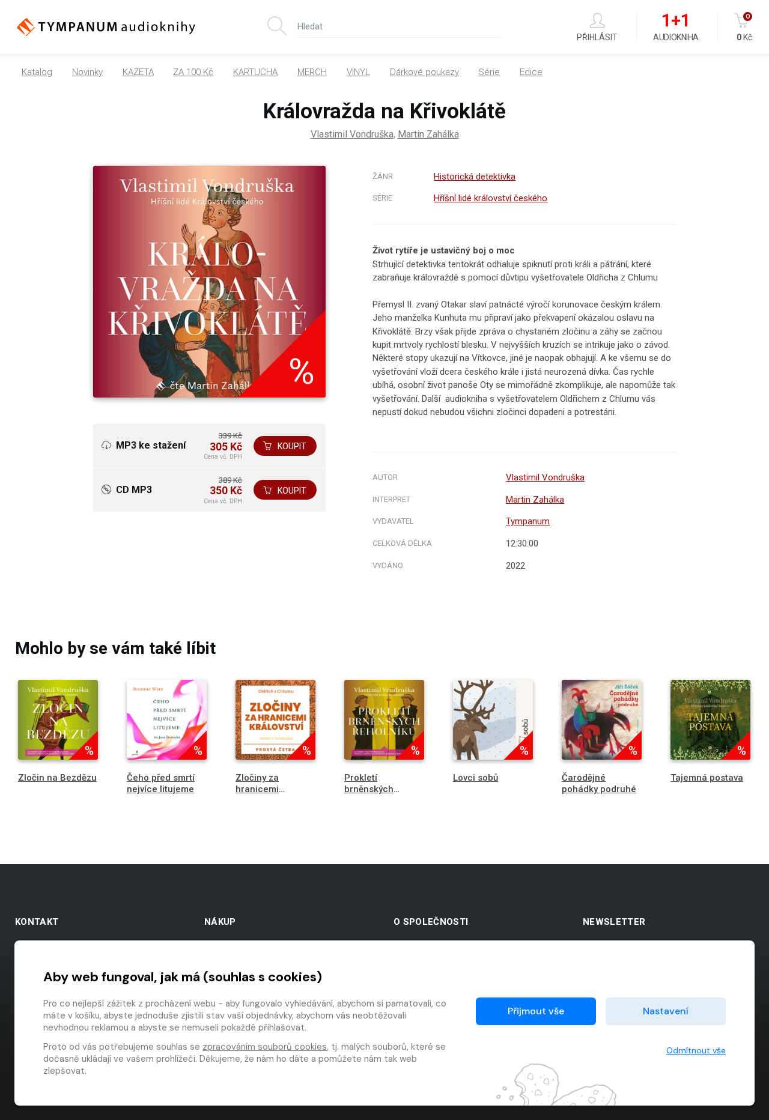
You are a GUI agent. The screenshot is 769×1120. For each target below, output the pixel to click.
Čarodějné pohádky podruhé (599, 783)
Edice (531, 72)
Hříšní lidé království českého (490, 198)
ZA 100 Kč (193, 72)
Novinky (87, 72)
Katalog (37, 72)
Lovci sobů (475, 777)
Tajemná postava (706, 777)
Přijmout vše (536, 1011)
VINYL (358, 72)
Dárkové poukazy (424, 72)
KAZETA (138, 72)
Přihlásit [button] (597, 36)
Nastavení (665, 1011)
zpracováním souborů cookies (264, 1047)
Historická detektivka (474, 176)
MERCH (312, 72)
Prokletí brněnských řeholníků (369, 789)
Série (489, 72)
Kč (744, 27)
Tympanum (528, 521)
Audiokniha (675, 27)
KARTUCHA (255, 72)
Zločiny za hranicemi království (257, 789)
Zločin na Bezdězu (57, 777)
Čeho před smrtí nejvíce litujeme (161, 783)
